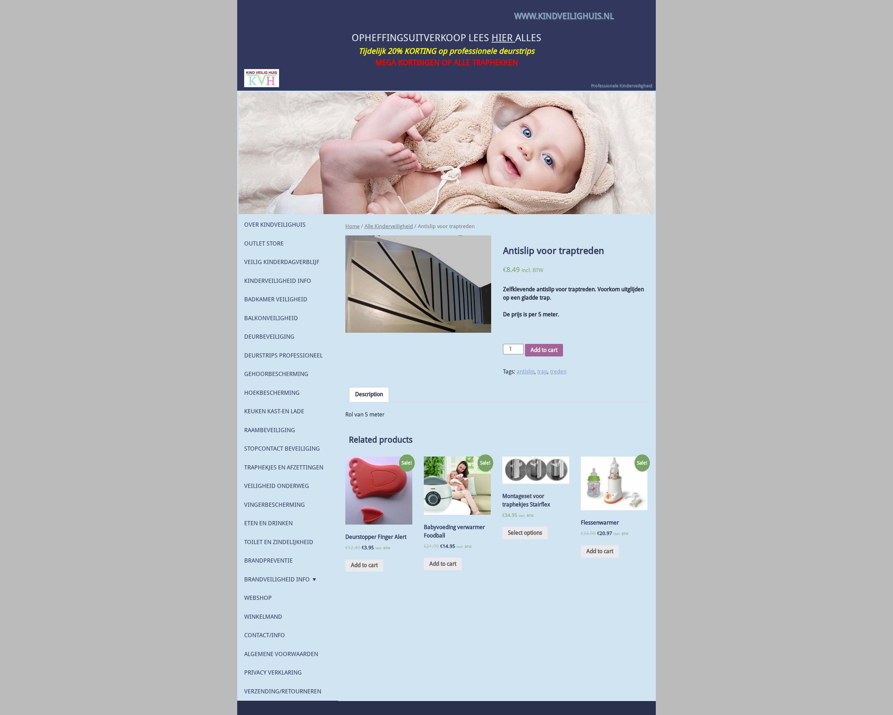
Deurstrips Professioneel (283, 355)
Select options (525, 532)
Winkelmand (263, 616)
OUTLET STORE (264, 243)
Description (369, 394)
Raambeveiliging (269, 430)
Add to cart (544, 350)
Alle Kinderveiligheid (389, 226)
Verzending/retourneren (282, 691)
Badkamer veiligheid (275, 299)
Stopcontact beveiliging (282, 448)
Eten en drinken (268, 523)
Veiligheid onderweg (276, 485)
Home (352, 226)
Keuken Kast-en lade (274, 411)
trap (542, 371)
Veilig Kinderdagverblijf (281, 261)
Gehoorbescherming (276, 373)
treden (558, 371)
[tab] (369, 394)
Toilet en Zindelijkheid (278, 542)
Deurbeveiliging (269, 336)
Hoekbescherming (272, 392)
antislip (525, 371)
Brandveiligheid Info (277, 579)
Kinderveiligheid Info (277, 280)
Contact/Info (264, 635)
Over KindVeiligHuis (275, 224)
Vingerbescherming (274, 504)
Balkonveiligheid (271, 318)
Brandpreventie (268, 560)
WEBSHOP (258, 597)
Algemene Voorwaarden (281, 653)
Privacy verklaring (273, 672)
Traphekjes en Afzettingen (283, 467)
